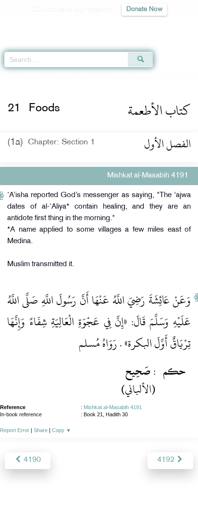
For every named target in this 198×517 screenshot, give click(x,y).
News (44, 489)
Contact (147, 489)
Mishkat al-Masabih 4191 (113, 407)
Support (73, 489)
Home (11, 76)
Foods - (113, 76)
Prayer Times (131, 27)
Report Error (14, 430)
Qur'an (56, 27)
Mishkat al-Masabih (51, 76)
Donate (176, 489)
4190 (31, 460)
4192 (166, 460)
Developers (110, 489)
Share (41, 430)
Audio (170, 27)
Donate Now (144, 9)
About (19, 489)
